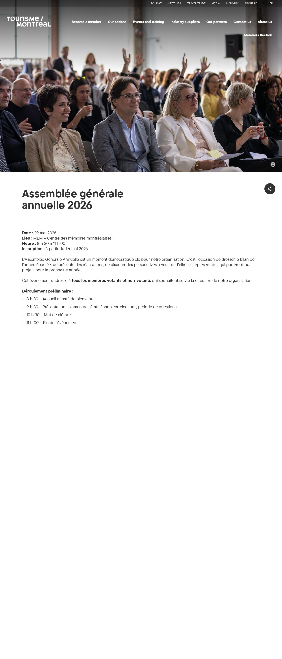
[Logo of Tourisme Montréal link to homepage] (29, 20)
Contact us (242, 21)
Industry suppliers (185, 21)
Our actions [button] (117, 21)
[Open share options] (269, 188)
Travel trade (196, 3)
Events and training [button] (148, 21)
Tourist (156, 3)
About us (251, 3)
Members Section (258, 35)
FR (271, 3)
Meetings (174, 3)
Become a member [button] (86, 21)
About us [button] (265, 21)
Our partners (216, 21)
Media (216, 3)
